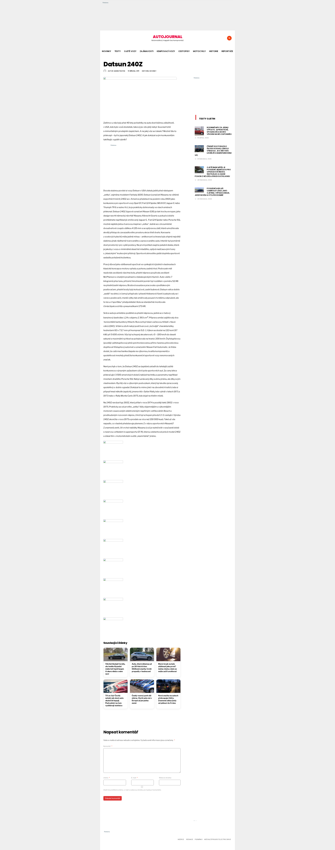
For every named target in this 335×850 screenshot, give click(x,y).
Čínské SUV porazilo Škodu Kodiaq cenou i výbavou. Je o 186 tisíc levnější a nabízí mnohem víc (213, 150)
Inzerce (181, 839)
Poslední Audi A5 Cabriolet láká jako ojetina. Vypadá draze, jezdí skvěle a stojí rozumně (212, 191)
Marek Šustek (119, 71)
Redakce (189, 839)
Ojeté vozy (130, 51)
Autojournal (167, 37)
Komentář (107, 746)
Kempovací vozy (166, 51)
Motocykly (199, 51)
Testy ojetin (207, 118)
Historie (213, 51)
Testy (118, 51)
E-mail (134, 778)
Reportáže (227, 51)
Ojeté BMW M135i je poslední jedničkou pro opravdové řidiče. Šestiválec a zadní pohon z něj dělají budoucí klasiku (213, 171)
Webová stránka (165, 778)
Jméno (106, 778)
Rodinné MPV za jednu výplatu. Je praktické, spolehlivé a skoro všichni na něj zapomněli (219, 130)
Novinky (106, 51)
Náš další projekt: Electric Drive (217, 839)
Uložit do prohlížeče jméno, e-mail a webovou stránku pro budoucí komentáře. (132, 790)
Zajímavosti (146, 51)
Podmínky (199, 839)
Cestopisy (184, 51)
